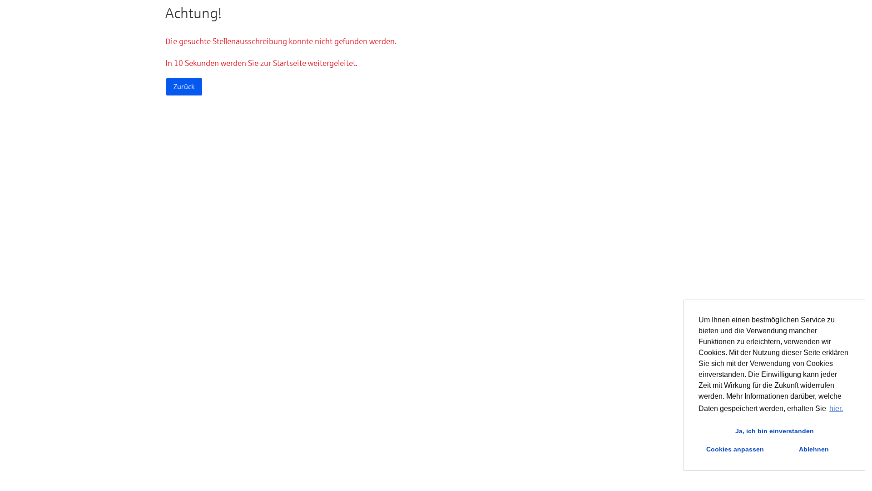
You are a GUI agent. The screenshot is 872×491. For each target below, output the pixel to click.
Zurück (184, 86)
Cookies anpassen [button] (735, 449)
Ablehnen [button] (814, 449)
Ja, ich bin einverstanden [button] (774, 431)
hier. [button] (836, 408)
